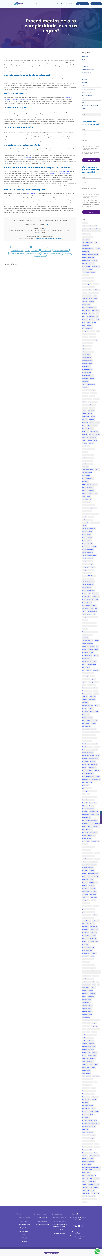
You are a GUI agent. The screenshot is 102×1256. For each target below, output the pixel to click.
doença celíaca (86, 534)
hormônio (88, 741)
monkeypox (94, 861)
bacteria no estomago (92, 316)
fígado (93, 679)
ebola (84, 611)
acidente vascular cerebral (89, 226)
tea (95, 1082)
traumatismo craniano (88, 1141)
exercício (96, 655)
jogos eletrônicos (86, 788)
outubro (93, 900)
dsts (92, 608)
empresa (84, 620)
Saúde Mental (85, 102)
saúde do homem (87, 1011)
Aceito (91, 1251)
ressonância (85, 962)
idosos (88, 749)
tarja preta (85, 1082)
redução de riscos (87, 950)
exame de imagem (93, 649)
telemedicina (85, 1088)
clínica (93, 416)
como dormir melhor (87, 428)
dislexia (84, 517)
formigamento (91, 685)
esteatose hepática (87, 643)
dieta (88, 496)
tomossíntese (86, 1108)
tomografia (85, 1102)
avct (83, 316)
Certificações (24, 1221)
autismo (84, 313)
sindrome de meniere (17, 250)
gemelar (96, 693)
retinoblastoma (86, 976)
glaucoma (85, 702)
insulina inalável (92, 767)
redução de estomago (88, 947)
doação (84, 525)
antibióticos (97, 290)
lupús (97, 814)
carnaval (91, 396)
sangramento (86, 987)
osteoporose (85, 900)
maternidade (85, 841)
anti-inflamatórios (87, 290)
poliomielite (85, 929)
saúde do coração (87, 1005)
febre (83, 664)
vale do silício (92, 1181)
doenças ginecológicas (88, 567)
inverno (98, 776)
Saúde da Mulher (86, 92)
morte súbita (85, 864)
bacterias (84, 319)
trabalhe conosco (64, 247)
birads (94, 322)
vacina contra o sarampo (89, 1175)
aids (96, 242)
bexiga (88, 322)
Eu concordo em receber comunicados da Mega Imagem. (91, 148)
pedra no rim (85, 917)
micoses (97, 859)
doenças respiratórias (88, 581)
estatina (97, 640)
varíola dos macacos (38, 247)
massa (84, 835)
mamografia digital (87, 829)
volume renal (93, 1199)
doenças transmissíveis (88, 590)
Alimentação (85, 56)
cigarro (84, 410)
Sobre (29, 4)
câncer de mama (87, 346)
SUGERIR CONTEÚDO (101, 817)
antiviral (84, 292)
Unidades (35, 4)
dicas (83, 496)
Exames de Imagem (87, 76)
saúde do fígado (86, 1008)
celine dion (96, 399)
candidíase (85, 381)
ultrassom (45, 253)
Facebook (37, 238)
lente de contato (86, 797)
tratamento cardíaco (87, 1132)
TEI (90, 1085)
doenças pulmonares (88, 578)
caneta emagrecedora (88, 384)
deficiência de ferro (87, 463)
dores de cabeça (87, 602)
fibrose (92, 676)
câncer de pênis (86, 357)
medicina (84, 844)
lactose (94, 791)
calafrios (84, 334)
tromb (96, 1144)
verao (90, 1187)
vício (83, 1190)
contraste (84, 434)
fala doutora (15, 247)
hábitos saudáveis (87, 717)
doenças (93, 546)
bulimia (93, 331)
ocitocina (92, 888)
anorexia (95, 284)
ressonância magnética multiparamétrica (88, 972)
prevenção (94, 932)
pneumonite (93, 926)
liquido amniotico (93, 811)
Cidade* (84, 141)
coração (91, 434)
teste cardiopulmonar (88, 1093)
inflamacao (85, 761)
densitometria (86, 475)
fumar (95, 690)
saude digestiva (86, 1002)
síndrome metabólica (88, 1049)
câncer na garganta (87, 375)
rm (98, 984)
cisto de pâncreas (87, 413)
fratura (96, 688)
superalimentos (86, 1073)
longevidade (85, 814)
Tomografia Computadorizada (90, 105)
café (98, 331)
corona (98, 434)
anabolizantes (96, 266)
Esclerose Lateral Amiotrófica (89, 632)
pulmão (84, 941)
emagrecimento (86, 617)
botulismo (90, 325)
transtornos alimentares (88, 1126)
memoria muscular (87, 853)
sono (91, 1064)
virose (93, 1193)
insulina (84, 767)
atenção (91, 301)
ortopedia (85, 894)
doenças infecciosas (87, 570)
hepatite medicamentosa (89, 729)
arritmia (96, 292)
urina (83, 1172)
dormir (94, 605)
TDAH (91, 1082)
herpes (84, 735)
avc (97, 313)
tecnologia (85, 1085)
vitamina (84, 1196)
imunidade (94, 749)
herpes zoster (91, 735)
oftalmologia (85, 891)
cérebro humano (93, 402)
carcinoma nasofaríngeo (89, 390)
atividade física (86, 310)
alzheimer (91, 263)
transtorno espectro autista (89, 1120)
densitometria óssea (87, 478)
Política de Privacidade (60, 1233)
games (90, 693)
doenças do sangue (87, 564)
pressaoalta (85, 932)
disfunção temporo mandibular (90, 514)
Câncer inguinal (86, 372)
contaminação (94, 431)
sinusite (84, 1055)
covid (95, 440)
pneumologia (90, 923)
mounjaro (84, 870)
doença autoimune (87, 531)
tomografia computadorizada (21, 99)
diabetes (84, 493)
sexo (89, 1029)
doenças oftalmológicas (88, 575)
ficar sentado (85, 679)
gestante (84, 699)
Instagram (51, 238)
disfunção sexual (86, 511)
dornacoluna (85, 608)
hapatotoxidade (86, 720)
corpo (84, 440)
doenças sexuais (86, 587)
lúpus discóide (86, 817)
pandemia (85, 912)
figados (84, 682)
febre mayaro (86, 667)
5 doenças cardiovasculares (61, 250)
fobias (84, 685)
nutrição (84, 885)
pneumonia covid (46, 250)
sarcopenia (85, 993)
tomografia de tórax (87, 1105)
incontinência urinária (88, 755)
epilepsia (94, 626)
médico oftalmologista (88, 847)
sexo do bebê (95, 1029)
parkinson (95, 915)
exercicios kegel (86, 661)
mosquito (93, 864)
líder (95, 802)
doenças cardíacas (87, 552)
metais (91, 859)
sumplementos (86, 1070)
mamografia (96, 826)
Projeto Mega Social (24, 1224)
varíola (84, 1184)
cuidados (84, 452)
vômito (84, 1202)
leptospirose (85, 800)
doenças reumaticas (87, 584)
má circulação (96, 823)
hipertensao (93, 738)
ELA (94, 614)
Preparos (48, 4)
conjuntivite (85, 431)
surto (83, 1079)
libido (90, 802)
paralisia (92, 912)
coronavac (93, 437)
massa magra (91, 835)
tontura (93, 1108)
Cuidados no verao (87, 461)
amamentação (86, 266)
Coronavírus (85, 66)
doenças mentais (87, 573)
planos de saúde (26, 157)
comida (95, 425)
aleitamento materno (88, 248)
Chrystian (92, 407)
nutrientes (91, 885)
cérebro (84, 402)
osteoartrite (85, 897)
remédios (93, 953)
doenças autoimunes (88, 549)
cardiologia (85, 393)
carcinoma (85, 387)
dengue (97, 469)
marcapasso (93, 832)
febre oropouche (86, 670)
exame (84, 649)
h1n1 (88, 714)
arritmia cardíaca (87, 295)
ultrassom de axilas (95, 1155)
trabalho (84, 1111)
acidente (84, 223)
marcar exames (25, 247)
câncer (84, 340)
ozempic (95, 906)
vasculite (84, 1187)
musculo (91, 870)
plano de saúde (64, 171)
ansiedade (92, 287)
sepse (84, 1029)
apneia (90, 292)
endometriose (86, 626)
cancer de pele (86, 354)
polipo (92, 929)
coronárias (85, 437)
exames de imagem (87, 652)
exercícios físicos (86, 658)
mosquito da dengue (87, 867)
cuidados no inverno (87, 458)
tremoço (84, 1144)
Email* (84, 135)
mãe (83, 826)
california (84, 337)
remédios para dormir (88, 956)
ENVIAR (91, 212)
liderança (84, 805)
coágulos (84, 419)
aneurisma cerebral (87, 278)
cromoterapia (86, 446)
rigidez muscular (86, 981)
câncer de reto (86, 366)
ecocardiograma (92, 611)
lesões (93, 800)
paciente (84, 909)
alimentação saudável (88, 257)
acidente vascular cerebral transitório (89, 230)
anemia (93, 272)
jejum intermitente (51, 247)
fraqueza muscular (87, 688)
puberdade (93, 938)
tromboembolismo (87, 1147)
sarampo (90, 990)
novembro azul (93, 882)
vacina (89, 1172)
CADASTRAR (91, 160)
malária (89, 826)
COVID (27, 250)
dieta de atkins (86, 502)
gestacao (84, 696)
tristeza (91, 1144)
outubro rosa (85, 903)
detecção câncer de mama (89, 484)
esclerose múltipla (87, 634)
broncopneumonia (87, 328)
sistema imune (92, 1055)
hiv (83, 741)
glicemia (97, 705)
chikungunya (92, 404)
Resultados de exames (60, 1221)
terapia (93, 1088)
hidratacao (85, 738)
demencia (85, 466)
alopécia (84, 263)
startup (96, 1064)
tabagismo (90, 1079)
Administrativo (60, 1230)
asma (95, 298)
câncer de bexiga (92, 340)
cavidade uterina (86, 399)
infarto (97, 755)
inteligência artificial (87, 770)
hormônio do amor (87, 746)
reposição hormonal (87, 959)
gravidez (96, 711)
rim (94, 981)
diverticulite (85, 522)
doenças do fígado (87, 561)
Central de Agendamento (60, 1218)
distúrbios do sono (87, 519)
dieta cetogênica (86, 499)
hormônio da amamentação (89, 744)
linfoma (91, 805)
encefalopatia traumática (89, 623)
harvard (95, 720)
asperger (84, 301)
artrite (95, 295)
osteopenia (94, 897)
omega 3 (93, 891)
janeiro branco (86, 779)
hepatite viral (85, 732)
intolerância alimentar (88, 776)
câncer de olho (86, 348)
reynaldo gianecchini (87, 979)
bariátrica (92, 319)
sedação (93, 1023)
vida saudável (86, 1193)
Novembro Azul (86, 82)
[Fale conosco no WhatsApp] (97, 1251)
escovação (85, 637)
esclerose (85, 629)
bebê (98, 319)
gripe (83, 714)
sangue (94, 987)
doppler (84, 593)
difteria (84, 508)
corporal (90, 440)
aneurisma (85, 275)
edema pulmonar (87, 614)
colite (83, 425)
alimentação (85, 251)
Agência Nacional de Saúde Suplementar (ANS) (59, 173)
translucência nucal (87, 1114)
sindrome (94, 1032)
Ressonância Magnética (88, 89)
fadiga (94, 661)
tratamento (85, 1129)
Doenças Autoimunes (88, 69)
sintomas (94, 1052)
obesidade (85, 888)
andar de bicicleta (87, 269)
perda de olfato (86, 920)
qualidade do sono (93, 941)
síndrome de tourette (88, 1040)
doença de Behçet (87, 537)
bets (83, 322)
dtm (96, 608)
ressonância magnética (33, 253)
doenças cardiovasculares (89, 555)
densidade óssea (87, 472)
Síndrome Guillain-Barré (88, 1046)
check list (84, 404)
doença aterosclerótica (88, 528)
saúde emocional (87, 1014)
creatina (84, 443)
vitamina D (85, 1199)
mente (92, 856)
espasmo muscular (87, 640)
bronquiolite (85, 331)
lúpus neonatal (86, 823)
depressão (85, 481)
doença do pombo (87, 543)
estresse (92, 646)
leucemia (84, 802)
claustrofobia (85, 416)
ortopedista (93, 894)
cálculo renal (92, 334)
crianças (91, 443)
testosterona (95, 1096)
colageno (91, 419)
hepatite (93, 723)
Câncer (84, 63)
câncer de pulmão (87, 363)
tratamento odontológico (89, 1135)
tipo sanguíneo (86, 1099)
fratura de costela (87, 690)
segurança (94, 1026)
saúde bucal (91, 996)
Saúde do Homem (87, 95)
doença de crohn (86, 540)
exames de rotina (87, 655)
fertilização (96, 670)
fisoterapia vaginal (93, 682)
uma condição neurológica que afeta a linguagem (90, 1168)
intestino (97, 770)
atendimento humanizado (89, 307)
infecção (84, 758)
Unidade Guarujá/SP (42, 1221)
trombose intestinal (87, 1152)
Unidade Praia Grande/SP (42, 1224)
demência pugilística (87, 469)
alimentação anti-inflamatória (90, 254)
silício (88, 1032)
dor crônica (95, 593)
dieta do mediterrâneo (88, 505)
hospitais (96, 746)
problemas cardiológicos (89, 935)
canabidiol (92, 337)
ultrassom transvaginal (88, 1161)
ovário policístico (86, 906)
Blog (62, 4)
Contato (71, 4)
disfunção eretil (92, 508)
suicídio (93, 1067)
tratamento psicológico (88, 1138)
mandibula (85, 832)
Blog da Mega (24, 1228)
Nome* (84, 129)
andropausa (85, 272)
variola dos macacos (93, 1184)
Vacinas (84, 108)
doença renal (85, 546)
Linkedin (58, 238)
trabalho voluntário (94, 1111)
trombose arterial (87, 1150)
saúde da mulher (86, 999)
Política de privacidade (51, 1253)
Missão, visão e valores (24, 1218)
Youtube (44, 238)
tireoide (94, 1099)
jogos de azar (86, 785)
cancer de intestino (87, 343)
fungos (84, 693)
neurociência (94, 876)
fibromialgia (35, 250)
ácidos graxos (86, 233)
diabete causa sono (87, 487)
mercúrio (84, 859)
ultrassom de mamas (88, 1158)
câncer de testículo (87, 369)
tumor (96, 1152)
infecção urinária (93, 758)
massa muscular (86, 838)
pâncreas (91, 909)
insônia (84, 764)
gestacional (92, 696)
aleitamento (85, 245)
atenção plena (86, 304)
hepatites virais (95, 732)
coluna (89, 425)
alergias (98, 248)
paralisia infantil (86, 915)
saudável (92, 993)
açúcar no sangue (87, 236)
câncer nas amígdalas (88, 378)
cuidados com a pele (88, 455)
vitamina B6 (92, 1196)
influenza (92, 761)
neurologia (85, 879)
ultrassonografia (86, 1164)
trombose (96, 1147)
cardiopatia (93, 393)
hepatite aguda (86, 726)
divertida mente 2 (95, 522)
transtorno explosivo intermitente (91, 1123)
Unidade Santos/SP (42, 1218)
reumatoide (95, 976)
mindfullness (85, 861)
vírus (98, 1193)
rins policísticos (86, 984)
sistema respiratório (87, 1061)
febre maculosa (91, 664)
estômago (85, 646)
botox (83, 325)
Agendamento (82, 4)
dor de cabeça (86, 596)
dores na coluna (86, 605)
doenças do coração (88, 558)
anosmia (84, 287)
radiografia (85, 944)
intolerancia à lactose (88, 773)
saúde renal (96, 1020)
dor (89, 593)
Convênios (56, 4)
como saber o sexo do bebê (17, 253)
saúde (84, 996)
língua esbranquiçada (88, 808)
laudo (83, 794)
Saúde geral (85, 99)
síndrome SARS (86, 1052)
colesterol (85, 422)
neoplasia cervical (93, 873)
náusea (84, 873)
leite (88, 794)
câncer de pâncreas (87, 351)
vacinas (84, 1181)
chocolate (85, 407)
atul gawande (96, 310)
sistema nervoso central (88, 1058)
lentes (94, 797)
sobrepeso (85, 1064)
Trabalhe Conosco (24, 1231)
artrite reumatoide (87, 298)
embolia (95, 617)
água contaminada (87, 242)
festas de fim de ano (87, 673)
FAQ (66, 4)
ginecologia (92, 699)
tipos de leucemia (56, 253)
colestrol (92, 422)
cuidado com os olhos (88, 449)
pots (97, 929)
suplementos (96, 1076)
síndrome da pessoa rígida (89, 1035)
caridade (84, 396)
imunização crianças (87, 752)
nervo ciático (85, 876)
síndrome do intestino (88, 1043)
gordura (91, 708)
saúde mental (86, 1017)
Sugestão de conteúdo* (89, 188)
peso (83, 923)
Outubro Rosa (85, 86)
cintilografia (91, 410)
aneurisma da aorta (87, 281)
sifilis (83, 1032)
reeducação (85, 953)
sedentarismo (67, 253)
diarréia (91, 493)
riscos (93, 984)
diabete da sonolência (88, 490)
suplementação (86, 1076)
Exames (42, 4)
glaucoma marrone (87, 705)
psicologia (85, 938)
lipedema (84, 811)
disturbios (90, 517)
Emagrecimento (86, 73)
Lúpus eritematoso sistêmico (89, 820)
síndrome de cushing (87, 1037)
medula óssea (86, 850)
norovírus (84, 882)
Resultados (96, 4)
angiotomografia (86, 284)
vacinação (97, 1178)
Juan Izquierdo (86, 791)
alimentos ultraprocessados (89, 260)
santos (84, 990)
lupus (92, 814)
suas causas (85, 1067)
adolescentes (86, 239)
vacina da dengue (87, 1178)
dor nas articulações (87, 599)
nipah (91, 879)
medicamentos (95, 841)
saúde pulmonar (86, 1020)
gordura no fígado (87, 711)
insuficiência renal (93, 764)
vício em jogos (91, 1190)
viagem (96, 1187)
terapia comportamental (88, 1091)
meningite (97, 853)
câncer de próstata (87, 360)
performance (96, 920)
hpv (83, 749)
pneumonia (85, 926)
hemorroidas (85, 723)
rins (97, 981)
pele (92, 917)
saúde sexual (85, 1023)
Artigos (84, 59)
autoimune (91, 313)
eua (97, 646)
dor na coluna (96, 596)
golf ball (84, 708)
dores (96, 599)
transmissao (85, 1117)
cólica (97, 422)
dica (96, 493)
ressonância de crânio (88, 965)
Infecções (84, 79)
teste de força (86, 1096)
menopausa (85, 856)
